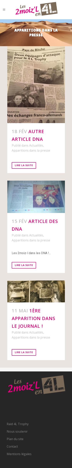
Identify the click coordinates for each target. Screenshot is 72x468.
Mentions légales (19, 454)
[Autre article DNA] (36, 84)
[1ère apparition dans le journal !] (36, 291)
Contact (12, 446)
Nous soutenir (17, 431)
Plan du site (15, 439)
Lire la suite (24, 165)
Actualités (36, 145)
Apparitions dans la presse (31, 150)
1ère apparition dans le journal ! (33, 318)
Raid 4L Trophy (18, 424)
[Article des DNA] (36, 197)
